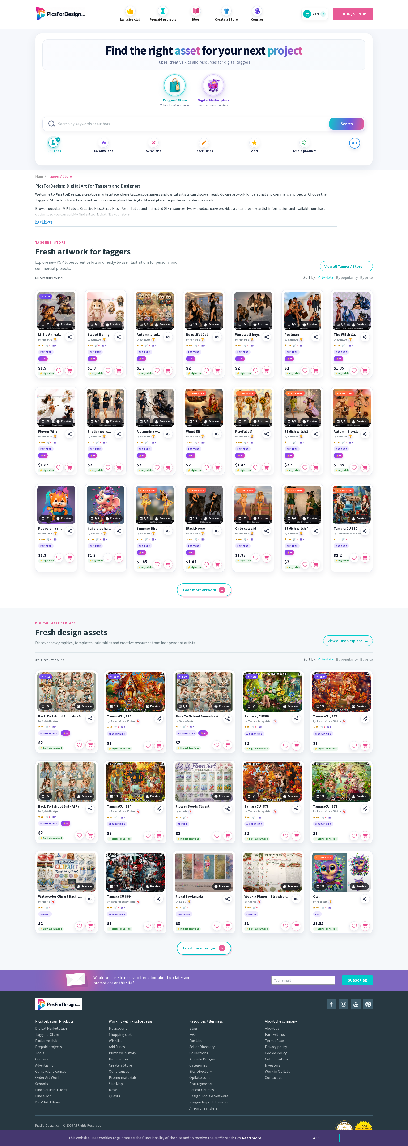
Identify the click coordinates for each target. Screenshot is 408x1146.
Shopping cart (120, 1034)
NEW (47, 296)
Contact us (273, 1077)
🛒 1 (48, 345)
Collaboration (276, 1059)
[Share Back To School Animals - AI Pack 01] (90, 718)
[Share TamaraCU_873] (296, 809)
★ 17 (178, 726)
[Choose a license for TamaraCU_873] (296, 836)
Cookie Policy (276, 1052)
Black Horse (195, 528)
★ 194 (288, 345)
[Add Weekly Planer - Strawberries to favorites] (285, 926)
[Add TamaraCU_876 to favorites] (148, 746)
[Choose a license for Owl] (365, 926)
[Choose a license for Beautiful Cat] (217, 370)
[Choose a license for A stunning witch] (168, 467)
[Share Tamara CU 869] (159, 899)
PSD (317, 914)
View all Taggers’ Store (346, 266)
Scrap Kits (153, 151)
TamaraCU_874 (119, 806)
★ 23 (40, 345)
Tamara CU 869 (119, 896)
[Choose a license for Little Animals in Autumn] (69, 370)
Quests (114, 1096)
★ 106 (316, 817)
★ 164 (41, 442)
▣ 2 (104, 345)
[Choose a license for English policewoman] (118, 467)
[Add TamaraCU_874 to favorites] (148, 836)
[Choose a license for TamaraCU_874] (159, 836)
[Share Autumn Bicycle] (365, 434)
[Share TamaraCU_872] (365, 809)
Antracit (47, 533)
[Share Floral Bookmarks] (227, 899)
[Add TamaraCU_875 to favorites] (354, 746)
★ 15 (246, 727)
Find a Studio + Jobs (51, 1089)
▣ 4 (203, 345)
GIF (354, 152)
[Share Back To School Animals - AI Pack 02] (227, 718)
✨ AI (43, 358)
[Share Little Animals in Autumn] (69, 337)
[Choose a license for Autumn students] (168, 370)
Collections (198, 1052)
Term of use (274, 1040)
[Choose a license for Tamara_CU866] (296, 746)
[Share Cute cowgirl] (266, 531)
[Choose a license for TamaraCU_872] (365, 836)
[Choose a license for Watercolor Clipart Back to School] (90, 926)
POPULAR (198, 393)
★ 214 (238, 442)
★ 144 (238, 345)
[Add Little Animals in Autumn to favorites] (59, 370)
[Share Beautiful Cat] (217, 337)
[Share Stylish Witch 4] (315, 531)
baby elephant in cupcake (100, 528)
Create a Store (120, 1065)
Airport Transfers (203, 1108)
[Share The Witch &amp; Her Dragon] (365, 337)
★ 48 (40, 726)
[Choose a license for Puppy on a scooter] (69, 558)
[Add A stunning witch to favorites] (157, 467)
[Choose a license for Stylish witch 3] (315, 467)
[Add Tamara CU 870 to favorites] (354, 558)
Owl (316, 896)
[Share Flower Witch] (69, 434)
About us (272, 1028)
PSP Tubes (53, 151)
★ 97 (40, 907)
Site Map (116, 1083)
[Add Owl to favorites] (354, 926)
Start (254, 151)
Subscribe (357, 980)
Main (39, 176)
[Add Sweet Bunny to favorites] (108, 370)
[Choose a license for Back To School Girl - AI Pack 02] (90, 835)
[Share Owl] (365, 899)
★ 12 (109, 727)
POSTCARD (184, 914)
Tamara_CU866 (256, 716)
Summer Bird (147, 528)
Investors (272, 1065)
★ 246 (238, 539)
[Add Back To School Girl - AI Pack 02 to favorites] (79, 835)
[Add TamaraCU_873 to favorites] (285, 836)
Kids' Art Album (47, 1102)
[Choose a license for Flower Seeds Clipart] (227, 836)
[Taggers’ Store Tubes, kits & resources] (175, 85)
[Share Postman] (315, 337)
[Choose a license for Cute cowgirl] (266, 558)
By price (366, 277)
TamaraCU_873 (256, 806)
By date (328, 277)
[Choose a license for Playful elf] (266, 467)
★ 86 (246, 817)
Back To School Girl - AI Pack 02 (61, 806)
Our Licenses (119, 1071)
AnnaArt (47, 339)
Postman (292, 334)
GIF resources (175, 208)
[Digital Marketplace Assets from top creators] (213, 85)
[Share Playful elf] (266, 434)
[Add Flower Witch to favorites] (59, 467)
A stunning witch (149, 431)
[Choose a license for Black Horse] (217, 564)
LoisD (182, 901)
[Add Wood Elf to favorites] (206, 467)
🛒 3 (116, 727)
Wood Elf (193, 431)
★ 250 (140, 539)
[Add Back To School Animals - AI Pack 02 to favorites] (216, 745)
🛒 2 (295, 442)
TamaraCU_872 (325, 806)
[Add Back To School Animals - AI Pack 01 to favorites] (79, 745)
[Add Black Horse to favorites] (206, 564)
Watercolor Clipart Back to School (61, 896)
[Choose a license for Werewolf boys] (266, 370)
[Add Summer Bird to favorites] (157, 564)
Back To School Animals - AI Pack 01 (61, 716)
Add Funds (117, 1046)
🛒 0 (97, 345)
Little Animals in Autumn (51, 334)
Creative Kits (104, 151)
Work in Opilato (277, 1071)
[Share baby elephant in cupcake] (118, 531)
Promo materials (123, 1077)
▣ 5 (123, 907)
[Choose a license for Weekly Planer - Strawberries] (296, 926)
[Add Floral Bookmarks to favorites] (216, 926)
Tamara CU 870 (345, 528)
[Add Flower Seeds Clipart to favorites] (216, 836)
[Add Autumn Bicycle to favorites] (354, 467)
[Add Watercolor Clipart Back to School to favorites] (79, 926)
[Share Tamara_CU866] (296, 718)
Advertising (44, 1065)
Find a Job (43, 1096)
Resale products (304, 151)
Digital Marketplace (148, 200)
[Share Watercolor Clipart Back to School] (90, 899)
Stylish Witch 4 (296, 528)
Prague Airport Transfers (209, 1102)
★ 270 (337, 539)
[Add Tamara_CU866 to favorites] (285, 746)
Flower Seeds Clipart (193, 806)
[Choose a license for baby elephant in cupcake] (118, 558)
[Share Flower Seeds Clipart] (227, 809)
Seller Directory (202, 1046)
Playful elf (243, 431)
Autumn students (149, 334)
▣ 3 (54, 345)
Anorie (183, 811)
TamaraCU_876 (119, 716)
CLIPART (182, 824)
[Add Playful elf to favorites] (255, 467)
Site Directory (200, 1071)
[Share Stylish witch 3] (315, 434)
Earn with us (275, 1034)
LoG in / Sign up (353, 14)
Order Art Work (47, 1077)
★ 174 (41, 539)
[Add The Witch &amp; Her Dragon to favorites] (354, 370)
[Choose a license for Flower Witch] (69, 467)
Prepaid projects (48, 1046)
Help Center (118, 1059)
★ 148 (189, 345)
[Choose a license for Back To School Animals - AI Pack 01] (90, 745)
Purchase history (122, 1052)
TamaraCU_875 (325, 716)
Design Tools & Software (208, 1096)
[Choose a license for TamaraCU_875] (365, 746)
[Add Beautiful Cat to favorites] (206, 370)
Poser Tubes (204, 151)
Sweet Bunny (99, 334)
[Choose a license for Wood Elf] (217, 467)
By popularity (347, 277)
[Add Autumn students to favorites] (157, 370)
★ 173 (91, 442)
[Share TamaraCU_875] (365, 718)
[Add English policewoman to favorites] (108, 467)
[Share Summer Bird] (168, 531)
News (113, 1089)
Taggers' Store (47, 1034)
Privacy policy (276, 1046)
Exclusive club (46, 1040)
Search (347, 124)
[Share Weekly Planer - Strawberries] (296, 899)
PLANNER (251, 914)
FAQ (192, 1034)
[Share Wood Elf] (217, 434)
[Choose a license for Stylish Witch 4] (315, 564)
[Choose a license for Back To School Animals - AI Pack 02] (227, 745)
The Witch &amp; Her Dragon (346, 334)
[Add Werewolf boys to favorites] (255, 370)
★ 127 (140, 345)
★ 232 (189, 442)
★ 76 (178, 817)
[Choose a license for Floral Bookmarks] (227, 926)
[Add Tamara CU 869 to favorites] (148, 926)
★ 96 (90, 345)
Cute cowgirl (245, 528)
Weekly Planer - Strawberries (267, 896)
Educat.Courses (201, 1089)
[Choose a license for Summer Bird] (168, 564)
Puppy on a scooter (51, 528)
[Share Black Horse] (217, 531)
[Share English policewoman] (118, 434)
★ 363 (316, 907)
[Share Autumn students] (168, 337)
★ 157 (337, 345)
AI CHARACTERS (48, 733)
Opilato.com (199, 1077)
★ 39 (40, 816)
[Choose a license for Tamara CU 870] (365, 558)
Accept (319, 1138)
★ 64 (109, 817)
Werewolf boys (247, 334)
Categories (198, 1065)
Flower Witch (49, 431)
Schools (41, 1083)
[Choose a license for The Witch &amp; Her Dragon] (365, 370)
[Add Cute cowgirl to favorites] (255, 558)
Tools (39, 1052)
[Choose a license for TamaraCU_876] (159, 746)
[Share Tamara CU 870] (365, 531)
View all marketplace (348, 640)
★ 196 (91, 539)
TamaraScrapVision (349, 533)
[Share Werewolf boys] (266, 337)
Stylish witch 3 (296, 431)
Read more (251, 1138)
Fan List (195, 1040)
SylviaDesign (50, 721)
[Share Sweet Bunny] (118, 337)
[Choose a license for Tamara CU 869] (159, 926)
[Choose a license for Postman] (315, 370)
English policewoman (100, 431)
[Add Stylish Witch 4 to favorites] (305, 564)
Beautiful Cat (197, 334)
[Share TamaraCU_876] (159, 718)
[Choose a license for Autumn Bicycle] (365, 467)
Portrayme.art (201, 1083)
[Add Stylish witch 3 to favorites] (305, 467)
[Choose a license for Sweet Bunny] (118, 370)
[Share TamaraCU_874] (159, 809)
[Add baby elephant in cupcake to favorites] (108, 558)
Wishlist (115, 1040)
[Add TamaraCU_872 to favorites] (354, 836)
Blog (193, 1028)
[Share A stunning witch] (168, 434)
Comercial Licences (50, 1071)
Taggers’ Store (47, 200)
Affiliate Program (203, 1059)
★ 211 (288, 442)
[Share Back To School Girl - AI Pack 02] (90, 809)
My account (118, 1028)
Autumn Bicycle (346, 431)
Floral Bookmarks (190, 896)
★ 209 (337, 442)
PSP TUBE (45, 352)
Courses (41, 1059)
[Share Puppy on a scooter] (69, 531)
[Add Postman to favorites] (305, 370)
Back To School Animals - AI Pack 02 (198, 716)
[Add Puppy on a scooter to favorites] (59, 558)
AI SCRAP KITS (117, 733)
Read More (43, 221)
